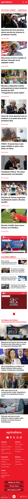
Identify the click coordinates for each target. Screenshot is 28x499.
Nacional (18, 451)
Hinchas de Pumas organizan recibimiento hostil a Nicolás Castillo (13, 199)
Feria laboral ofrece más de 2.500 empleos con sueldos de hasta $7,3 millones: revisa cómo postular (18, 286)
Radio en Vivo (14, 482)
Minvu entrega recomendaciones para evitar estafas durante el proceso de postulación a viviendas (9, 262)
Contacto (18, 462)
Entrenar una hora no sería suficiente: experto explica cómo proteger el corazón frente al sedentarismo (12, 419)
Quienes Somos (19, 459)
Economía (18, 447)
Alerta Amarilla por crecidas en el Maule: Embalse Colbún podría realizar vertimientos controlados (12, 368)
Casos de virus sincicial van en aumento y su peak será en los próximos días (14, 118)
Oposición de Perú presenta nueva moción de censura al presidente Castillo (12, 32)
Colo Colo (4, 444)
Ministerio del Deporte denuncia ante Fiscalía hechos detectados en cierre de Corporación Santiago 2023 (14, 344)
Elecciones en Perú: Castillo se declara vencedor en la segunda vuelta (13, 60)
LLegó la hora (5, 459)
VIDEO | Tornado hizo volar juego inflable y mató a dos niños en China (12, 146)
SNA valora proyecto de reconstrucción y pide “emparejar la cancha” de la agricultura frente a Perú (13, 393)
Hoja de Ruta (5, 466)
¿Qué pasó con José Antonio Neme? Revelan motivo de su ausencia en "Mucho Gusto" (9, 278)
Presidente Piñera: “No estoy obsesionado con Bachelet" (13, 173)
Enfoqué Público (6, 464)
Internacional (19, 449)
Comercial (4, 473)
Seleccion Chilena (6, 447)
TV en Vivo (14, 486)
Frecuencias (18, 464)
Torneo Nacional (6, 453)
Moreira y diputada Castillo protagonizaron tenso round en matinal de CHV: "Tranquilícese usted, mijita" (14, 89)
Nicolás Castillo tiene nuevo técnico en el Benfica (12, 226)
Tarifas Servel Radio (5, 476)
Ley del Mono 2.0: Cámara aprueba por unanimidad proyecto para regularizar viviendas (18, 270)
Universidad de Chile (5, 450)
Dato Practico (19, 444)
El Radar (3, 462)
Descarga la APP (14, 490)
